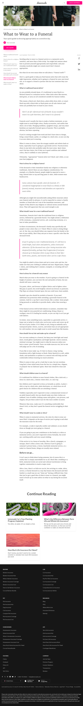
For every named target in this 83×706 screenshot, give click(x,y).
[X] (5, 677)
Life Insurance (7, 29)
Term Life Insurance (48, 630)
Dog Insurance (7, 607)
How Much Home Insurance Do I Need (13, 645)
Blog (44, 601)
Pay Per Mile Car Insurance (50, 578)
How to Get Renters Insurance (11, 587)
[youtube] (12, 677)
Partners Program (48, 662)
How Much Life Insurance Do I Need (53, 645)
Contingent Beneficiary (49, 648)
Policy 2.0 (5, 665)
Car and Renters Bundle (9, 590)
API (4, 668)
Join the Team (46, 659)
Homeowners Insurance (9, 630)
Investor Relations (48, 665)
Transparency (46, 668)
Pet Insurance (7, 601)
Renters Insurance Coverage (11, 581)
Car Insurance (47, 572)
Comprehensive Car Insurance (51, 587)
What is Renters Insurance (10, 578)
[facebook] (2, 677)
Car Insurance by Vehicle (49, 590)
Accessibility (77, 686)
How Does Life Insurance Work (51, 642)
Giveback (5, 662)
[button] (3, 2)
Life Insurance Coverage (49, 636)
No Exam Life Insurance (49, 639)
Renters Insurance (8, 572)
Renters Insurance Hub (9, 575)
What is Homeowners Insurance (12, 636)
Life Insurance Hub (48, 633)
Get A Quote (10, 47)
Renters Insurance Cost (9, 584)
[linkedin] (10, 677)
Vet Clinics (6, 671)
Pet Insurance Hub (8, 604)
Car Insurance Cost (48, 584)
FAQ (44, 604)
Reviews (45, 671)
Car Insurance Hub (48, 575)
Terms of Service (39, 686)
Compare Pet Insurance (9, 613)
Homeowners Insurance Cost (11, 642)
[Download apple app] (30, 681)
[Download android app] (43, 681)
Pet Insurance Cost (8, 619)
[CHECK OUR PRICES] (74, 2)
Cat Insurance (7, 610)
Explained (15, 29)
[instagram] (7, 677)
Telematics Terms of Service (52, 686)
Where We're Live (48, 607)
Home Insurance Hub (9, 633)
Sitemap (45, 613)
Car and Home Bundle (9, 648)
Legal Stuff (62, 686)
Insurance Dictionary (48, 610)
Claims (5, 659)
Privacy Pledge (69, 686)
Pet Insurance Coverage (9, 616)
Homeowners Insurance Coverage (12, 639)
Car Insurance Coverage (49, 581)
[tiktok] (15, 677)
